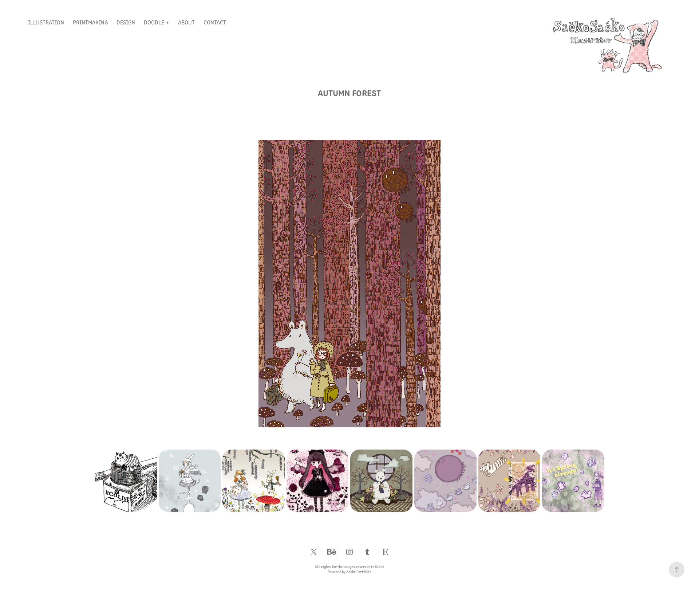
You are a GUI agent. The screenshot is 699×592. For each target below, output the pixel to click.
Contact (215, 22)
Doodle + (156, 22)
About (186, 22)
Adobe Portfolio (358, 571)
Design (125, 22)
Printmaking (90, 22)
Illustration (46, 22)
